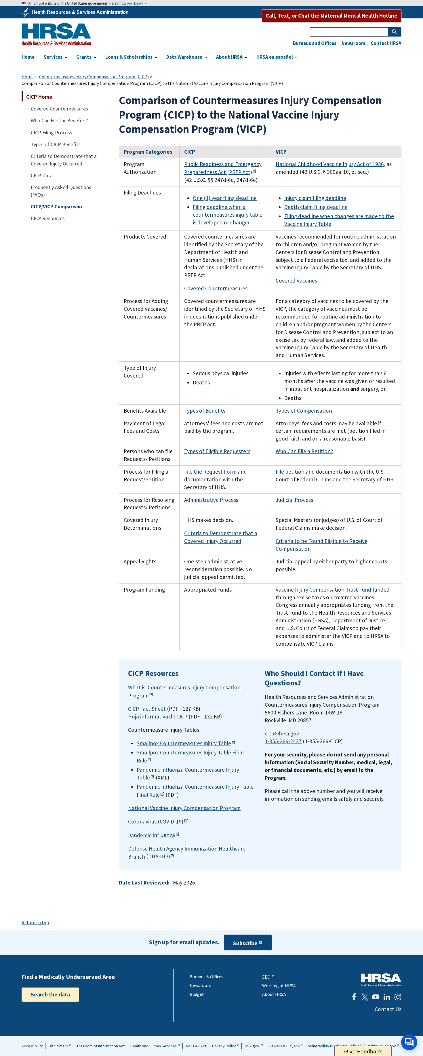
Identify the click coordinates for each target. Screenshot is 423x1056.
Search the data (50, 994)
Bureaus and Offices (314, 43)
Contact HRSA (385, 43)
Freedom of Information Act (101, 1046)
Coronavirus (155, 821)
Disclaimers (58, 1046)
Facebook (354, 997)
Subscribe (245, 943)
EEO (266, 977)
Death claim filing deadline (316, 206)
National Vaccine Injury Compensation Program (184, 808)
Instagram (397, 997)
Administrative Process (211, 499)
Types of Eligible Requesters (217, 451)
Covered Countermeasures (215, 288)
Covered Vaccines (296, 280)
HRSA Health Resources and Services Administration (381, 979)
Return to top (35, 922)
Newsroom (353, 43)
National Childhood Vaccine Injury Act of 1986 (330, 164)
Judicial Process (294, 499)
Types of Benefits (204, 410)
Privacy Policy (224, 1046)
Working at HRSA (279, 985)
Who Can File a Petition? (304, 451)
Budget (197, 994)
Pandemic (151, 835)
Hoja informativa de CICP (157, 716)
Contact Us (388, 1009)
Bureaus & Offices (206, 976)
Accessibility (32, 1046)
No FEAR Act (196, 1046)
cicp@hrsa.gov (282, 733)
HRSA (56, 34)
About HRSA (274, 994)
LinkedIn (386, 997)
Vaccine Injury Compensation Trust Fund (323, 589)
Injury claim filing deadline (315, 198)
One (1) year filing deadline (225, 198)
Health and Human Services (153, 1046)
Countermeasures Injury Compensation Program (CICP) (94, 76)
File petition (290, 471)
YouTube (376, 997)
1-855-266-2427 (283, 741)
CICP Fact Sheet (147, 708)
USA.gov (252, 1046)
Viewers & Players (283, 1046)
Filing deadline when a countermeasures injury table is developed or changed (227, 214)
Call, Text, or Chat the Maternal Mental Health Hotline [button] (331, 15)
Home (28, 76)
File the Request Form (210, 471)
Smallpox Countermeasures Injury (184, 743)
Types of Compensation (304, 410)
